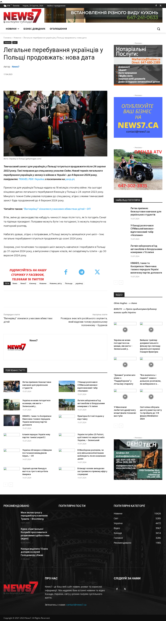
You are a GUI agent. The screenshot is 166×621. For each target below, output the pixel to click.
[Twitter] (160, 6)
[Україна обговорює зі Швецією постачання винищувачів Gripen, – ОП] (12, 454)
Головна (8, 37)
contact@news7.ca (76, 604)
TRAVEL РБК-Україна (31, 179)
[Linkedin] (61, 82)
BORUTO (118, 308)
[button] (158, 29)
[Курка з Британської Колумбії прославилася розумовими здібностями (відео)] (11, 533)
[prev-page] (6, 485)
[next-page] (11, 485)
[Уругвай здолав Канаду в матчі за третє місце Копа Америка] (12, 472)
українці (79, 283)
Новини (17, 37)
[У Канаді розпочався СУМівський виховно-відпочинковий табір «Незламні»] (67, 386)
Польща (68, 283)
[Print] (84, 82)
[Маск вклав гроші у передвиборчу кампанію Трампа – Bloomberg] (11, 516)
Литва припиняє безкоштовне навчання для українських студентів (36, 385)
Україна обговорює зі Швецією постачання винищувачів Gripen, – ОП (37, 453)
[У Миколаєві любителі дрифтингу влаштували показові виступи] (125, 397)
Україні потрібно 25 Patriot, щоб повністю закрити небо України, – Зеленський (91, 437)
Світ (15, 42)
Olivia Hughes (120, 303)
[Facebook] (156, 6)
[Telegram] (69, 82)
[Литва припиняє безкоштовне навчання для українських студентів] (12, 386)
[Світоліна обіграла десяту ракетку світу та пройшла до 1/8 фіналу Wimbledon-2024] (151, 397)
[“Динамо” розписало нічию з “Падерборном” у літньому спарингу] (125, 365)
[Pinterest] (46, 82)
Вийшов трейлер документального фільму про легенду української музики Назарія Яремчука (150, 346)
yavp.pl (69, 179)
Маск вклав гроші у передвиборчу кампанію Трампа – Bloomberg (34, 515)
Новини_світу (56, 283)
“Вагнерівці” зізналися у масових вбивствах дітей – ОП (56, 208)
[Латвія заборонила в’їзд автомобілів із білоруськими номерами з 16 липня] (67, 404)
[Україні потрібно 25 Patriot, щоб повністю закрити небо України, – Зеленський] (67, 438)
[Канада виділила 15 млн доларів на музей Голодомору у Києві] (11, 552)
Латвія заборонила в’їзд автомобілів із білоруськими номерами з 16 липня (91, 403)
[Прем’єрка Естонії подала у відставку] (67, 420)
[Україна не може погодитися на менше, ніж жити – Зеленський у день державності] (12, 404)
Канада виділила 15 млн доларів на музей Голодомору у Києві (34, 552)
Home (134, 303)
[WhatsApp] (54, 82)
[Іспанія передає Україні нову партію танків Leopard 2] (12, 438)
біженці (32, 283)
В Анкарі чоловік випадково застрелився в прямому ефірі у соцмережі (92, 471)
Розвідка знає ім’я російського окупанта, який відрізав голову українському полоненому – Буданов (84, 322)
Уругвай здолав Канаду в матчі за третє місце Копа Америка (35, 471)
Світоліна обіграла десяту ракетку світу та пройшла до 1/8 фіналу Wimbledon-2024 (151, 413)
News (14, 283)
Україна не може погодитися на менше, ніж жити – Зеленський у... (36, 403)
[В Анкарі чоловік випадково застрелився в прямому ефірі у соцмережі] (67, 472)
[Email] (76, 82)
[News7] (16, 347)
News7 (15, 66)
